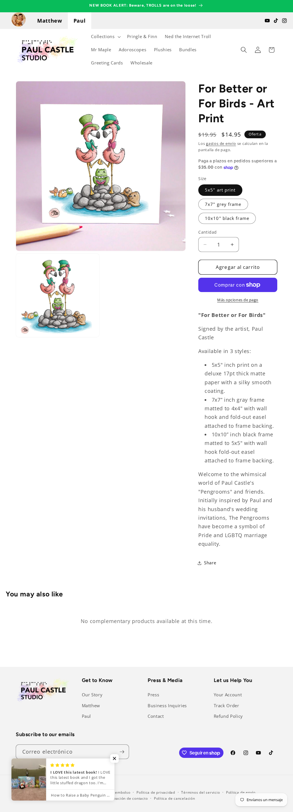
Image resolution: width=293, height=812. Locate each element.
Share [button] (210, 563)
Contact (156, 716)
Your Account (228, 695)
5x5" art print (220, 190)
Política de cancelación (174, 798)
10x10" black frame (227, 218)
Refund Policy (228, 716)
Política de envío (241, 792)
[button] (105, 36)
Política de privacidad (155, 792)
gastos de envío (221, 143)
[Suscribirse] (122, 751)
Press (153, 695)
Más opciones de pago (237, 299)
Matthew (49, 20)
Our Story (92, 695)
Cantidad (207, 232)
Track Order (226, 706)
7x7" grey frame (223, 204)
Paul (80, 20)
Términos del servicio (200, 792)
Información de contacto (126, 798)
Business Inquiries (167, 706)
